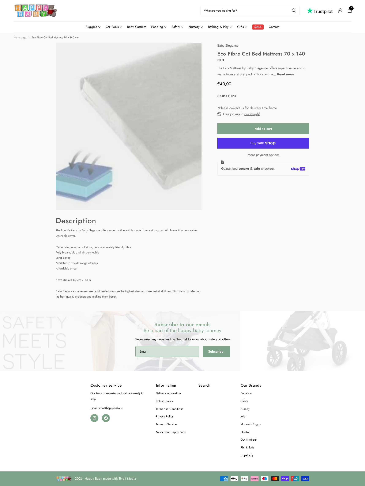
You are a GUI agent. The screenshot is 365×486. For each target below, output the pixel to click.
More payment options (263, 154)
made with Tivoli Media (119, 478)
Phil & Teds (247, 447)
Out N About (248, 439)
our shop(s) (252, 114)
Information (166, 385)
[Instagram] (94, 418)
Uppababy (247, 455)
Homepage (20, 37)
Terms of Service (166, 424)
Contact (274, 26)
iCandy (245, 409)
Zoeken (294, 10)
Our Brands (251, 385)
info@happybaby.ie (111, 408)
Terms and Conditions (169, 409)
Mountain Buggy (251, 424)
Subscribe (216, 351)
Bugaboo (246, 393)
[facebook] (106, 418)
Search (204, 385)
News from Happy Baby (171, 432)
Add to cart (263, 128)
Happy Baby (93, 478)
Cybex (244, 401)
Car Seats (112, 26)
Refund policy (164, 401)
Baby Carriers (136, 26)
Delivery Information (168, 393)
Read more (285, 74)
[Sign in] (340, 10)
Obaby (245, 432)
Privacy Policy (164, 416)
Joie (243, 416)
